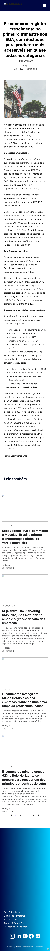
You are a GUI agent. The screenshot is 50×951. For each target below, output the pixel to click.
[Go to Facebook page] (31, 936)
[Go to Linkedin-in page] (18, 936)
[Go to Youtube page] (25, 936)
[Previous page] (11, 815)
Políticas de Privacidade (15, 926)
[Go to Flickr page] (37, 936)
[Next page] (39, 815)
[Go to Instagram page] (12, 936)
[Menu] (44, 5)
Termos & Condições (14, 923)
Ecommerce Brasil (19, 456)
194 (34, 815)
